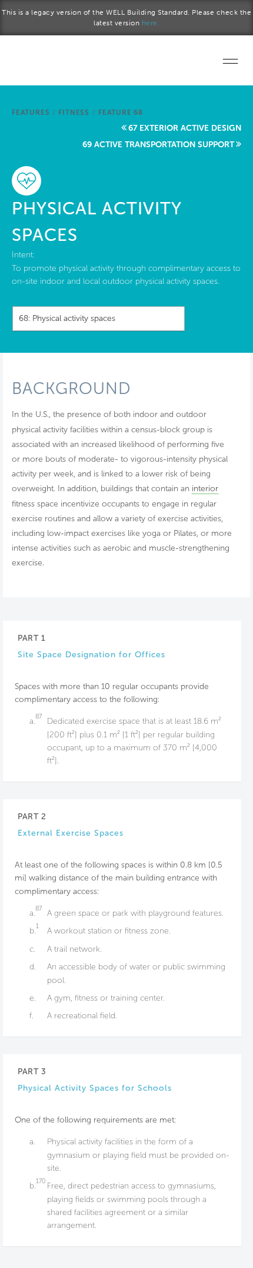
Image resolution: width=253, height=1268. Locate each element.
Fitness (73, 112)
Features (30, 112)
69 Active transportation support (158, 145)
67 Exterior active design (184, 128)
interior (205, 489)
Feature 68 (120, 112)
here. (151, 23)
